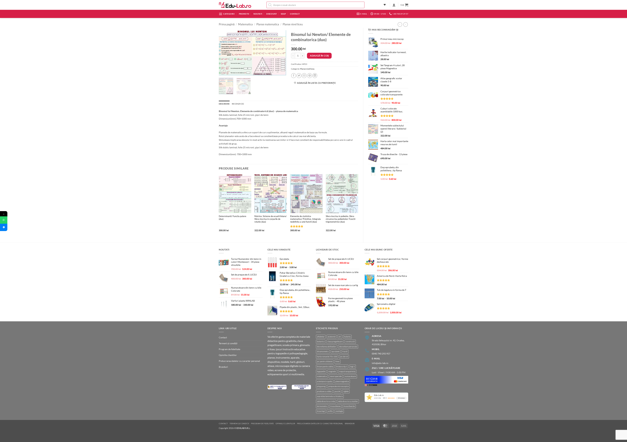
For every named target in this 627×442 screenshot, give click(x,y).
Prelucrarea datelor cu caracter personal (239, 361)
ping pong (321, 386)
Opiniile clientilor (228, 355)
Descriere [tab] (224, 104)
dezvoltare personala (348, 347)
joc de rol (344, 356)
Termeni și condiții (228, 343)
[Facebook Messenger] (3, 227)
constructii (350, 341)
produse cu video (324, 391)
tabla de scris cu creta (326, 401)
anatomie (332, 337)
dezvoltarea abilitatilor (326, 347)
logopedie (321, 371)
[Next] (281, 52)
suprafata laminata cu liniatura (330, 396)
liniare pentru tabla (325, 366)
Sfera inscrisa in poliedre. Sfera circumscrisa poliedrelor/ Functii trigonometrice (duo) (340, 219)
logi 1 (352, 366)
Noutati (257, 14)
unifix (330, 411)
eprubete (335, 351)
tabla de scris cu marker (348, 401)
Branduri (223, 366)
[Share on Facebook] (293, 75)
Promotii (244, 14)
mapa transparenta (347, 371)
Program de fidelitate (229, 349)
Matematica (245, 24)
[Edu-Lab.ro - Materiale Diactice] (235, 5)
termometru (322, 406)
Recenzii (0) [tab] (238, 104)
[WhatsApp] (3, 220)
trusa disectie (349, 406)
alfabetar (321, 337)
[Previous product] (405, 24)
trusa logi (321, 411)
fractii (344, 351)
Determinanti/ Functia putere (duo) (232, 217)
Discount (271, 14)
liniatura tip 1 (341, 366)
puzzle (337, 391)
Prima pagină (226, 24)
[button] (394, 4)
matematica (322, 376)
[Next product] (400, 24)
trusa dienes (335, 406)
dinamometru (323, 351)
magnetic (332, 371)
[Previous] (224, 52)
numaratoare (350, 376)
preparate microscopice (338, 386)
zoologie (339, 411)
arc (339, 337)
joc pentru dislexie (324, 361)
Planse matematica (267, 24)
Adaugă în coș (319, 55)
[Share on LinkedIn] (314, 75)
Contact (295, 14)
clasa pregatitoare (335, 341)
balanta (347, 337)
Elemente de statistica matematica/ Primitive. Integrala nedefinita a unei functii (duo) (305, 219)
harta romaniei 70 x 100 (327, 356)
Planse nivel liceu (293, 24)
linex (337, 361)
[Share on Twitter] (299, 75)
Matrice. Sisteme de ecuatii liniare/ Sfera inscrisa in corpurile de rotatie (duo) (270, 219)
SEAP (283, 14)
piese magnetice (342, 381)
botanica (320, 341)
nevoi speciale (336, 376)
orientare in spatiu (324, 381)
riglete (346, 391)
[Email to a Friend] (304, 75)
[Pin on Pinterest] (309, 75)
